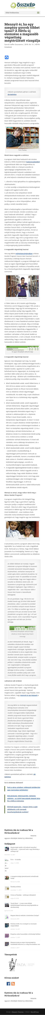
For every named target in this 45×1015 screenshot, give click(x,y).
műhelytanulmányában (24, 254)
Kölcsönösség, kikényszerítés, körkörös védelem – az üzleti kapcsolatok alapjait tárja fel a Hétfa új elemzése (23, 798)
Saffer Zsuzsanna (16, 44)
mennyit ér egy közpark (28, 695)
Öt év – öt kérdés (15, 859)
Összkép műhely (15, 886)
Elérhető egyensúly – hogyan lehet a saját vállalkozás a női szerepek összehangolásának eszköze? (22, 809)
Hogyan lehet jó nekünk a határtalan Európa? (24, 915)
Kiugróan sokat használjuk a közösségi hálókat (25, 934)
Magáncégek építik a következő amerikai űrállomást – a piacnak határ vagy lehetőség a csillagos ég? (25, 849)
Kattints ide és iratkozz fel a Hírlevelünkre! (18, 831)
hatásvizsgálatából (33, 162)
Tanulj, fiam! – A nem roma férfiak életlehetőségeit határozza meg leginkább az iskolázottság (24, 905)
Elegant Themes (18, 1012)
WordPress (35, 1012)
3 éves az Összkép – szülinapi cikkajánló (23, 895)
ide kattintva (12, 94)
